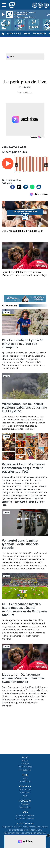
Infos (27, 33)
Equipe (25, 760)
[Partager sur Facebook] (12, 188)
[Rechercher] (40, 5)
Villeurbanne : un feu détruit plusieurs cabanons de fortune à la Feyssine (24, 407)
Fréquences (25, 770)
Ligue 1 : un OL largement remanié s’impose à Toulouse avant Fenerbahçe (23, 678)
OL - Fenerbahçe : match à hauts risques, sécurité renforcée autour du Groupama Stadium (24, 609)
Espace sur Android (25, 818)
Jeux (25, 795)
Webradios (39, 33)
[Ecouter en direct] (34, 5)
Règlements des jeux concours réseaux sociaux (25, 826)
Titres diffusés (25, 766)
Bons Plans (14, 33)
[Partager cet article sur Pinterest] (25, 188)
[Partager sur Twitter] (18, 188)
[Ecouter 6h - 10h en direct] (25, 298)
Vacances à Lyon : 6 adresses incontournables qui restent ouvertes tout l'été (23, 468)
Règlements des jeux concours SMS (25, 829)
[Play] (3, 14)
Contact (25, 763)
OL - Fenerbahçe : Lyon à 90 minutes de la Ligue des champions (22, 343)
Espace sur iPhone (25, 815)
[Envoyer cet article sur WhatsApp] (31, 188)
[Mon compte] (46, 5)
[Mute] (48, 15)
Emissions (25, 792)
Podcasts (25, 804)
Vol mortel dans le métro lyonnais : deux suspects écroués (20, 544)
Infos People (25, 781)
